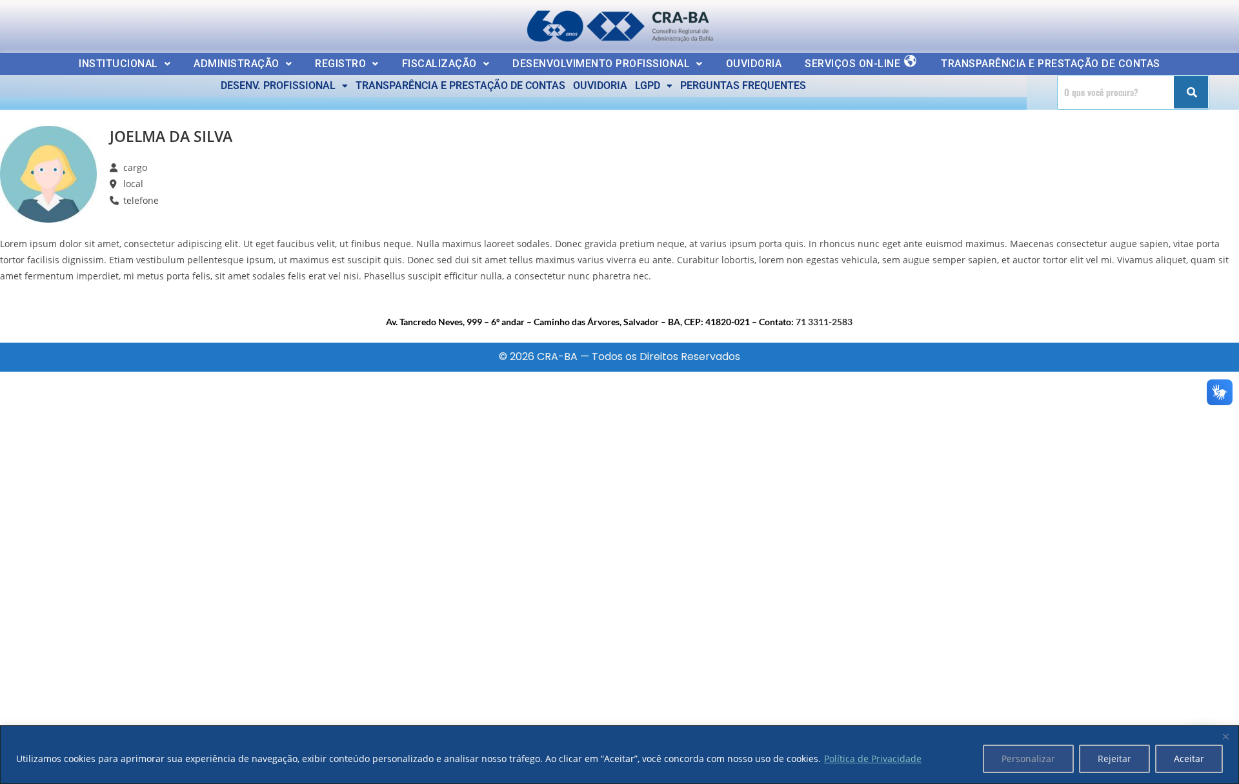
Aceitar (1189, 758)
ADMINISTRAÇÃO (236, 63)
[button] (124, 64)
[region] (619, 754)
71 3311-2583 (824, 321)
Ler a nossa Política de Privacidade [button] (100, 20)
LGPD (647, 85)
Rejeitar (1114, 758)
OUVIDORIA (754, 63)
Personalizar (1028, 758)
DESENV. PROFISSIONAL (278, 85)
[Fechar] (1225, 736)
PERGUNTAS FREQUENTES (743, 85)
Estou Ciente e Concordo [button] (1156, 23)
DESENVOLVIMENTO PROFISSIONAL (601, 63)
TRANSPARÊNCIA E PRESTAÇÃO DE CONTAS (1050, 63)
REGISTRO (340, 63)
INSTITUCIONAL (118, 63)
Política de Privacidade (873, 758)
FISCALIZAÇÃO (439, 63)
